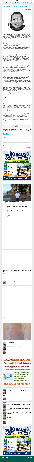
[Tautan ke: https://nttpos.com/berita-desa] (30, 388)
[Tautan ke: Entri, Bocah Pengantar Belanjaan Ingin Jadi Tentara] (4, 282)
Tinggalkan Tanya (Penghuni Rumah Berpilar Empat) (13, 346)
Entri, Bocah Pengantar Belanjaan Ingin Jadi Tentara (13, 281)
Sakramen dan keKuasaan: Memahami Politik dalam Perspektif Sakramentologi (17, 210)
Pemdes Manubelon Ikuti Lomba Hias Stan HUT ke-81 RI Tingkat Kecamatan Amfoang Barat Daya (18, 391)
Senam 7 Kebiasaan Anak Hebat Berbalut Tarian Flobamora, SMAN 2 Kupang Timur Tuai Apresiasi (18, 421)
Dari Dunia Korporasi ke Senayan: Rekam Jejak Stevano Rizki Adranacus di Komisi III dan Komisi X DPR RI (17, 271)
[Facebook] (15, 126)
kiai (7, 41)
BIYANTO (4, 119)
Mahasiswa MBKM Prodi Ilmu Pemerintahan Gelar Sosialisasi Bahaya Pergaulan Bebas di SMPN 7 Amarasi (18, 417)
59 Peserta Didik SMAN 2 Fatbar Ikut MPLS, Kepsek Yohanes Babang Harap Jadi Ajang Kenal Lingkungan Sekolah (19, 413)
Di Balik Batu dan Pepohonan (10, 342)
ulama (20, 38)
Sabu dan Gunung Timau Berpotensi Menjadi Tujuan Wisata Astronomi (14, 201)
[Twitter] (17, 126)
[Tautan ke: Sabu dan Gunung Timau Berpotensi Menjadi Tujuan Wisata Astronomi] (17, 192)
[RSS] (18, 126)
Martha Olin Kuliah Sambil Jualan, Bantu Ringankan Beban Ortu (25, 129)
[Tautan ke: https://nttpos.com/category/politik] (30, 317)
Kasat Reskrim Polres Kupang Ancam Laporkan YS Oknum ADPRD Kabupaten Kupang (9, 129)
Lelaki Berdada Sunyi (6, 340)
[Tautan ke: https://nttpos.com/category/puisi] (30, 321)
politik (12, 35)
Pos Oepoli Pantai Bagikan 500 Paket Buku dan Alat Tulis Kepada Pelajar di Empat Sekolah (18, 404)
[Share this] (26, 9)
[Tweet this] (27, 9)
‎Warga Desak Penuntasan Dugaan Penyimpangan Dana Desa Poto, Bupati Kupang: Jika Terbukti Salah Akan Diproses (16, 395)
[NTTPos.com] (5, 457)
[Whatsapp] (30, 9)
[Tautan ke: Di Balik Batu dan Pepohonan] (4, 343)
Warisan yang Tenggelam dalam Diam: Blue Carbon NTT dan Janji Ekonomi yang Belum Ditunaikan (18, 215)
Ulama (27, 106)
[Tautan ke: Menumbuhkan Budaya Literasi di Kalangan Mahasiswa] (4, 204)
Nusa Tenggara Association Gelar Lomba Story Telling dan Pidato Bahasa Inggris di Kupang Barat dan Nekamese (19, 409)
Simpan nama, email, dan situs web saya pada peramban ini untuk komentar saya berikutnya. (16, 145)
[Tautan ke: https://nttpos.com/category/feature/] (30, 250)
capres (30, 36)
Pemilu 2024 (5, 34)
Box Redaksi (10, 460)
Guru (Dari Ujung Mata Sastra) (10, 350)
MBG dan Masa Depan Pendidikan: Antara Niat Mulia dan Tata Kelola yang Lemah (17, 206)
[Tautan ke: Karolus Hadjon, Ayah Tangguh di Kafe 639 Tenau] (4, 274)
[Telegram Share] (29, 9)
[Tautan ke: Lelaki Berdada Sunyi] (17, 331)
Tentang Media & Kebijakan (5, 460)
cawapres (12, 37)
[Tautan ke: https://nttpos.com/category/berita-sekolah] (30, 402)
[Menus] (2, 1)
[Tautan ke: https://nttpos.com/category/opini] (30, 182)
